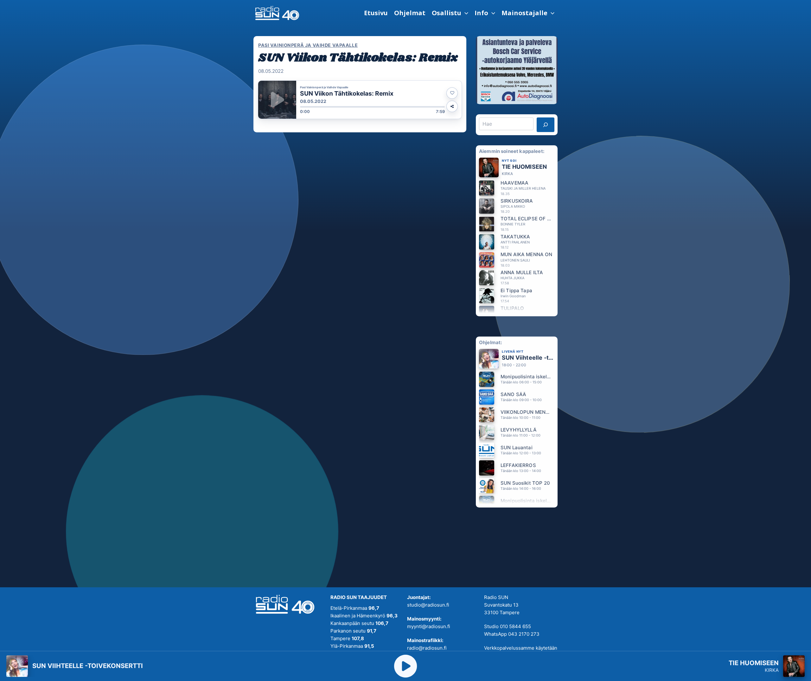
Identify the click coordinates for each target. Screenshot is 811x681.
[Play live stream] (405, 666)
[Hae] (545, 124)
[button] (450, 13)
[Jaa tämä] (452, 106)
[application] (464, 13)
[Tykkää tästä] (452, 93)
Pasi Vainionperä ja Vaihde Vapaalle (308, 45)
